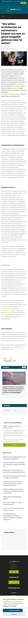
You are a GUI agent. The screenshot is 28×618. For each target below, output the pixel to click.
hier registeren (20, 340)
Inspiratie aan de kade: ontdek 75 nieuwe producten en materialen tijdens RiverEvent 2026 (12, 483)
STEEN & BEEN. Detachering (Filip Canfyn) (12, 497)
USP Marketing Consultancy (18, 86)
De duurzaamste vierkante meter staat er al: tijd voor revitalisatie (14, 477)
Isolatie (15, 410)
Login (18, 1)
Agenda (14, 592)
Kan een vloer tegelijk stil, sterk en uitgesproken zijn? (12, 503)
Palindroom (18, 302)
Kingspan (14, 88)
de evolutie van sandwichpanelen (10, 94)
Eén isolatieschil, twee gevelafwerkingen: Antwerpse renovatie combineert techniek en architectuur (12, 516)
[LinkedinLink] (23, 1)
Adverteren (23, 3)
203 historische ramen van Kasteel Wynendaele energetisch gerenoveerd (14, 471)
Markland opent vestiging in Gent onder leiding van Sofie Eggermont (14, 458)
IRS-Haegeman (19, 84)
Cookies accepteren (14, 610)
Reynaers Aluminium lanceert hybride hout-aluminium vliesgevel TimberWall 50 (14, 464)
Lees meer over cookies (9, 606)
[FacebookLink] (21, 1)
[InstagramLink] (24, 1)
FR (15, 1)
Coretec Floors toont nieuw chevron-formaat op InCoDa (13, 509)
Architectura (4, 304)
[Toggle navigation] (3, 16)
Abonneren (14, 444)
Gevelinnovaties (7, 410)
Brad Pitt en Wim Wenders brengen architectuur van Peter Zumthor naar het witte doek (13, 491)
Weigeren (14, 614)
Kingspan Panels (19, 280)
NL (13, 1)
